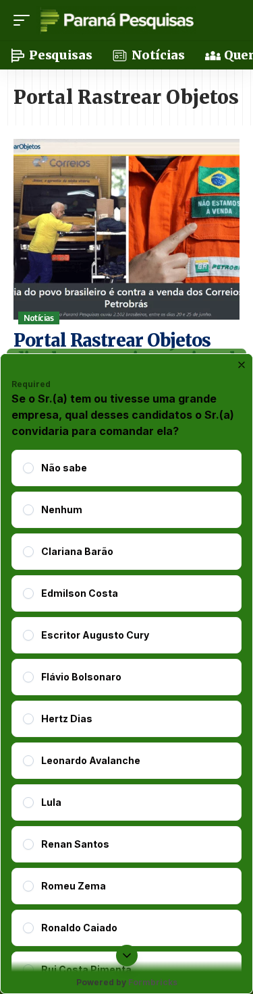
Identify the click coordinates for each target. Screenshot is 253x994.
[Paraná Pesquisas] (116, 20)
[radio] (28, 468)
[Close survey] (241, 365)
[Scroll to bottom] (127, 955)
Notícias (38, 318)
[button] (24, 20)
